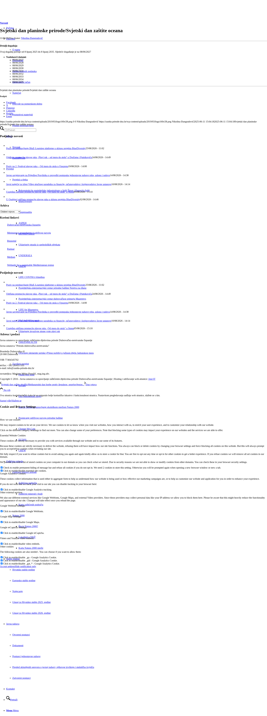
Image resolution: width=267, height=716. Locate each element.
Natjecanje (17, 591)
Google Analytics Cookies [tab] (13, 473)
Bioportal (11, 241)
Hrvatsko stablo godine (23, 569)
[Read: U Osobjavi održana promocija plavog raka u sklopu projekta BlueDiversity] (8, 196)
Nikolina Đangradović (32, 38)
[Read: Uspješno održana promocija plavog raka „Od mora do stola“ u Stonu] (8, 189)
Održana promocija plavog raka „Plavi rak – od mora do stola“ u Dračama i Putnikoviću (49, 157)
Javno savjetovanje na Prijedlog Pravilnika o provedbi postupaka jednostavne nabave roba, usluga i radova (58, 175)
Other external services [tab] (11, 492)
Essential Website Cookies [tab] (13, 435)
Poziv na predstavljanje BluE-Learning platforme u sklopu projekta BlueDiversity (46, 148)
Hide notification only (25, 566)
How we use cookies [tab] (10, 419)
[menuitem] (143, 385)
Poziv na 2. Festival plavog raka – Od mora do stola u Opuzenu (37, 166)
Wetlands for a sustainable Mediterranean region (30, 265)
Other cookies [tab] (7, 546)
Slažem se (16, 400)
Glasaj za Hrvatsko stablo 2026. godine (31, 613)
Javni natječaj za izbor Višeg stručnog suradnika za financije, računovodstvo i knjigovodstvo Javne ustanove (58, 184)
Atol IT (151, 379)
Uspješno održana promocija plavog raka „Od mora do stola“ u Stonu (40, 192)
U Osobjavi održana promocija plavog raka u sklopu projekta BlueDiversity (43, 199)
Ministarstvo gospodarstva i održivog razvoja (29, 233)
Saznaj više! (6, 400)
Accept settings (7, 566)
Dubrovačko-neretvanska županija (23, 224)
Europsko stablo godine (23, 580)
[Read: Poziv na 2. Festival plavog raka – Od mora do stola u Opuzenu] (9, 163)
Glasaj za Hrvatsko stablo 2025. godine (31, 602)
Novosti (4, 23)
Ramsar (11, 249)
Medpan (11, 257)
